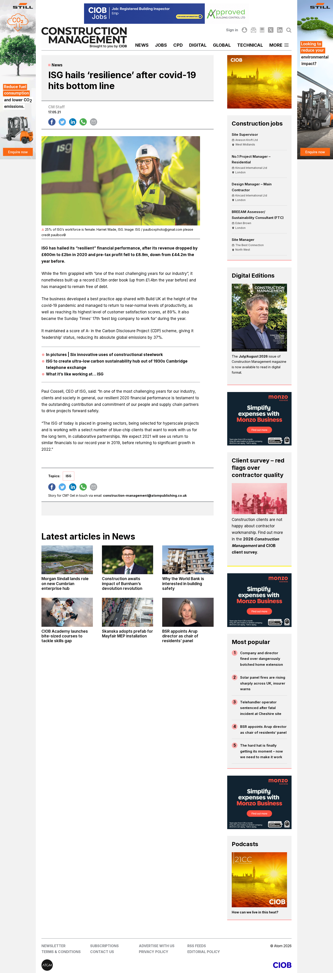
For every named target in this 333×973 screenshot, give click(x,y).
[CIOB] (229, 965)
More (275, 45)
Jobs (161, 45)
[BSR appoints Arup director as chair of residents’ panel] (187, 612)
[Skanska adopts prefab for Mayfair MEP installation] (127, 612)
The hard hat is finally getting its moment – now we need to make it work (261, 751)
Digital (198, 45)
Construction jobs (257, 123)
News (142, 45)
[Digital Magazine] (262, 30)
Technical (250, 45)
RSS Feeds (196, 946)
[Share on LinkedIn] (72, 122)
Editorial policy (203, 952)
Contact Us (102, 952)
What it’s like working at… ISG (75, 374)
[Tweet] (62, 122)
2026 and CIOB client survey (255, 545)
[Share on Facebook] (52, 122)
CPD (178, 45)
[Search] (289, 30)
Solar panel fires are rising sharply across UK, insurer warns (262, 683)
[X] (270, 30)
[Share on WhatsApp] (83, 122)
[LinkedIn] (279, 30)
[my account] (244, 30)
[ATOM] (103, 965)
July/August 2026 (253, 356)
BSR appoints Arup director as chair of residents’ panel (263, 729)
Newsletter (53, 946)
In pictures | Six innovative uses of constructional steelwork (104, 354)
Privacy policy (153, 952)
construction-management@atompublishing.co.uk (145, 495)
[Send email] (93, 122)
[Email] (253, 30)
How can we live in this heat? (255, 912)
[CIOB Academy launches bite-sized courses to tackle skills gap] (67, 612)
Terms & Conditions (61, 952)
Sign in (232, 30)
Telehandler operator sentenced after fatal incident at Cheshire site (260, 708)
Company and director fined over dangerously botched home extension (261, 659)
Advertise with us (156, 946)
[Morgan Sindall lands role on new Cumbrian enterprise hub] (67, 559)
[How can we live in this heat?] (259, 880)
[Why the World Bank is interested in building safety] (187, 559)
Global (222, 45)
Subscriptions (104, 946)
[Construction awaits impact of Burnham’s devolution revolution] (127, 559)
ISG (68, 476)
